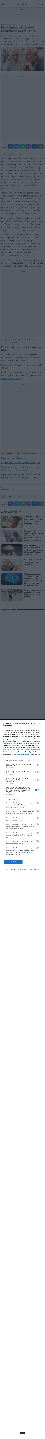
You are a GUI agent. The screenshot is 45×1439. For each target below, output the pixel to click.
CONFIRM (13, 862)
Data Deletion (10, 869)
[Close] (41, 724)
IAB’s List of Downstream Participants (25, 754)
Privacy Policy (34, 869)
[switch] (37, 765)
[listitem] (22, 760)
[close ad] (22, 1433)
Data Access (22, 869)
